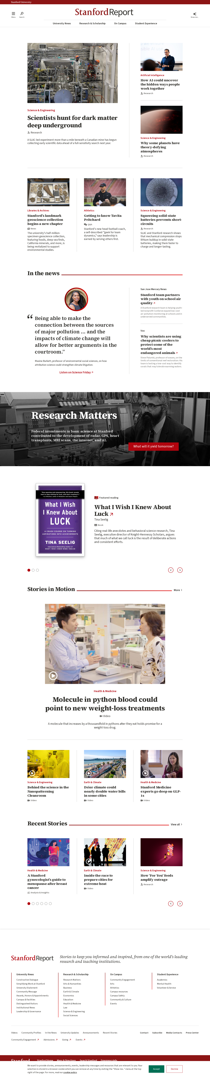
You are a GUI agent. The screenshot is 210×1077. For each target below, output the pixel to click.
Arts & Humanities (72, 983)
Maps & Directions (66, 1060)
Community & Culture (120, 999)
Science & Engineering (41, 110)
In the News (51, 1032)
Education (68, 999)
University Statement (27, 987)
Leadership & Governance (28, 1011)
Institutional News (25, 1007)
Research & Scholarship (92, 23)
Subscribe (157, 1032)
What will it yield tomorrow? (153, 446)
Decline (174, 1069)
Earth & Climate (92, 782)
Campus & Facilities (25, 999)
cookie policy (70, 1072)
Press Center (192, 1032)
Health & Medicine (105, 691)
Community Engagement (122, 979)
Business (67, 987)
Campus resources (119, 991)
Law (65, 1007)
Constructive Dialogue (27, 979)
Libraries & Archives (38, 210)
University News (62, 23)
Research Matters (72, 979)
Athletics (89, 210)
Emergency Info (109, 1060)
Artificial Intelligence (152, 75)
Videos (14, 1032)
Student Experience (146, 23)
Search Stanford (88, 1060)
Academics (162, 979)
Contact (144, 1032)
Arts (112, 983)
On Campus (120, 23)
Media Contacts (174, 1032)
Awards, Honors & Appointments (32, 995)
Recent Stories (110, 1032)
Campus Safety (117, 995)
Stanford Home (45, 1060)
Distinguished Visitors (27, 1003)
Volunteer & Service (166, 987)
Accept (156, 1069)
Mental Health (164, 983)
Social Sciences (70, 1015)
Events (113, 1003)
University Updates (70, 1032)
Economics (68, 995)
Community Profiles (31, 1032)
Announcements (91, 1032)
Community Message (26, 991)
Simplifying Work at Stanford (30, 983)
